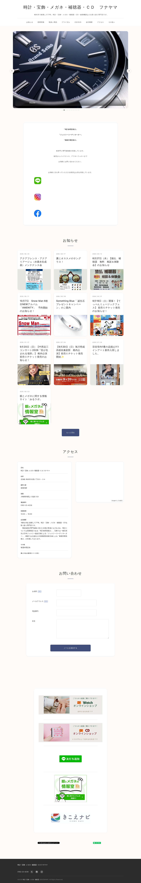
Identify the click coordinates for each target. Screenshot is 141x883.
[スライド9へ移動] (76, 110)
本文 (33, 621)
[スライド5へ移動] (69, 110)
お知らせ (29, 22)
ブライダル (66, 22)
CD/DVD (78, 22)
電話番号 (35, 611)
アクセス (100, 22)
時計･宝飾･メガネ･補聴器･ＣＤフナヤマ (33, 865)
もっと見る (70, 432)
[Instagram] (41, 872)
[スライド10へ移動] (78, 110)
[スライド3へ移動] (65, 110)
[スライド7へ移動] (73, 110)
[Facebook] (36, 872)
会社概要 (89, 22)
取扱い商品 (53, 22)
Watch (32, 103)
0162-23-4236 (23, 872)
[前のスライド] (12, 71)
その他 (110, 22)
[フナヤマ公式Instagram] (70, 197)
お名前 (36, 591)
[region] (70, 71)
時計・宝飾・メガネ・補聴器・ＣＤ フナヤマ (70, 7)
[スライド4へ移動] (67, 110)
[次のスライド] (129, 71)
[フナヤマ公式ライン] (70, 180)
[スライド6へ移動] (71, 110)
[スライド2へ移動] (64, 110)
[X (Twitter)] (31, 872)
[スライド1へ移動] (62, 110)
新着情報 (41, 22)
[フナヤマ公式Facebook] (70, 213)
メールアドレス (39, 601)
